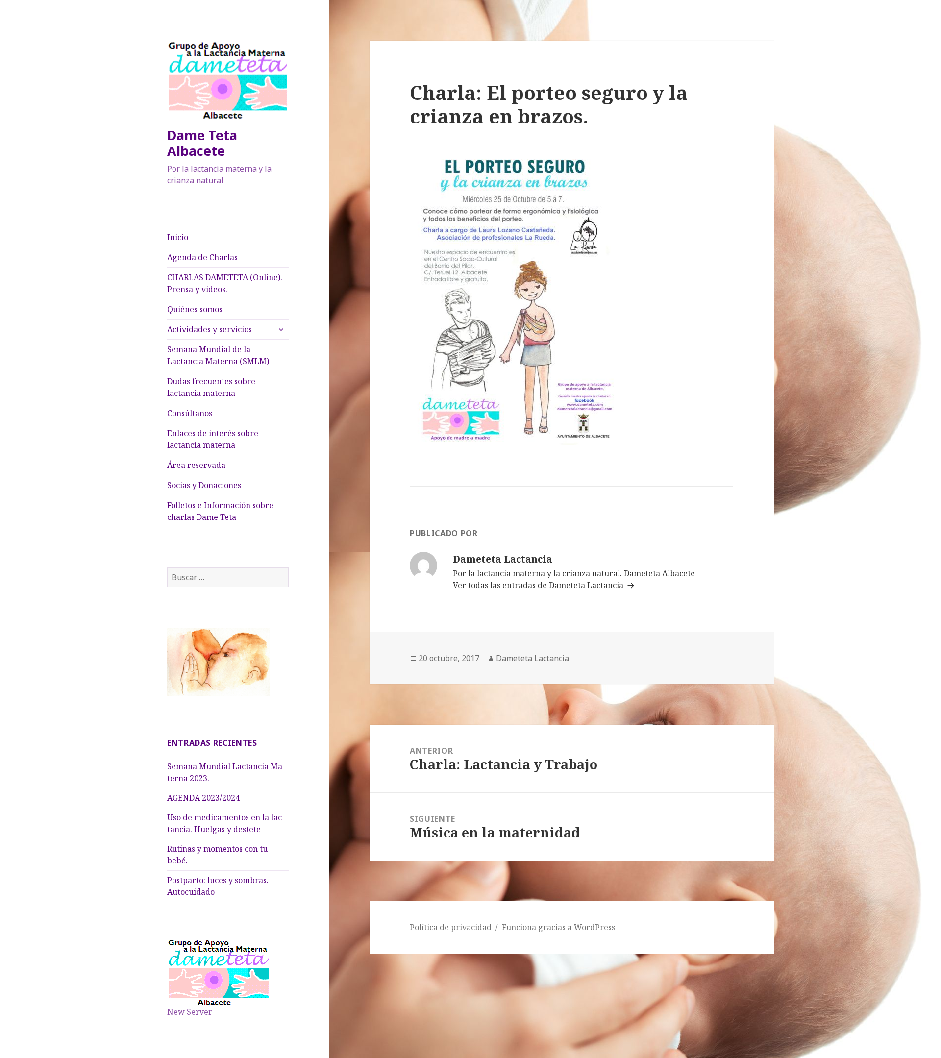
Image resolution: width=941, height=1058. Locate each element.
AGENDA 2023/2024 (203, 797)
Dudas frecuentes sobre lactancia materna (211, 387)
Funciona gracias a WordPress (558, 927)
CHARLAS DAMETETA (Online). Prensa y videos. (224, 283)
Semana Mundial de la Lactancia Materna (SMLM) (218, 355)
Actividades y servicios (209, 329)
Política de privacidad (451, 927)
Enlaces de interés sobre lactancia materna (212, 439)
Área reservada (196, 465)
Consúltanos (189, 413)
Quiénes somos (195, 309)
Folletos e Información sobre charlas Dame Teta (220, 511)
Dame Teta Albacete (202, 143)
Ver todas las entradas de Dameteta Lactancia (539, 585)
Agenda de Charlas (202, 257)
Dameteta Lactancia (532, 658)
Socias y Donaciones (204, 485)
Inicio (177, 237)
